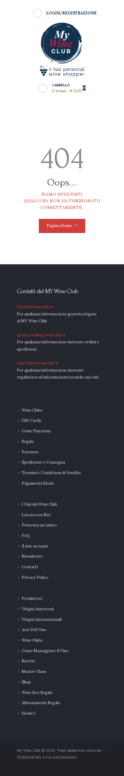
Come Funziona (36, 431)
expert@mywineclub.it (37, 363)
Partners (30, 452)
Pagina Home (59, 225)
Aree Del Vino (34, 629)
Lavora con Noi (36, 514)
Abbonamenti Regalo (41, 702)
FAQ (26, 535)
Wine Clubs (32, 410)
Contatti (30, 566)
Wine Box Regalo (37, 692)
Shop (26, 682)
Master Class (34, 671)
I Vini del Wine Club (39, 504)
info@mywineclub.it (35, 306)
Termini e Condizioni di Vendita (51, 472)
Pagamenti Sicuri (38, 483)
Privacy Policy (35, 577)
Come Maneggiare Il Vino (45, 650)
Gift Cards (31, 420)
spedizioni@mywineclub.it (41, 335)
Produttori (32, 598)
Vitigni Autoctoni (38, 609)
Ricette (28, 661)
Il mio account (35, 546)
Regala (28, 441)
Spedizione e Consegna (43, 462)
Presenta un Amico (39, 525)
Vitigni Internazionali (42, 619)
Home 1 (29, 713)
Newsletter (32, 556)
